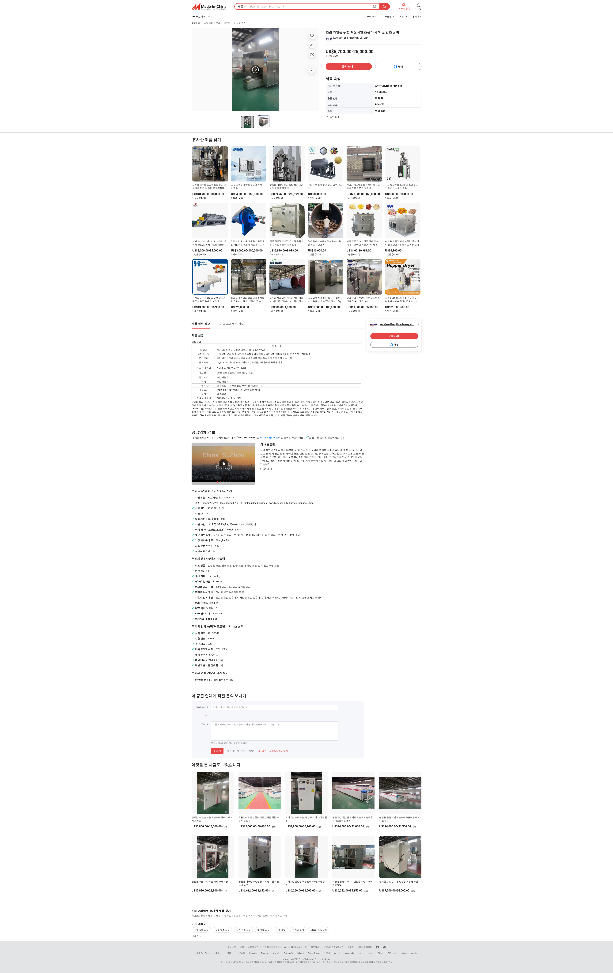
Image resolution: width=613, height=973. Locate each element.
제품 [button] (240, 6)
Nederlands (349, 953)
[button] (374, 6)
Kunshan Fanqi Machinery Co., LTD (350, 37)
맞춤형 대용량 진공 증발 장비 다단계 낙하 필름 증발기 (286, 186)
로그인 (418, 8)
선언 (242, 947)
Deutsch (276, 953)
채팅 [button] (400, 66)
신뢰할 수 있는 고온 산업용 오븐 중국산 (398, 881)
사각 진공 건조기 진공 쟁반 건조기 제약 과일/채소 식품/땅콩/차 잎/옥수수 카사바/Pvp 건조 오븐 (364, 243)
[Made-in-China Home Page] (209, 6)
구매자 (370, 16)
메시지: (205, 724)
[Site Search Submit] (384, 6)
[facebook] (377, 947)
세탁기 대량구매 (319, 929)
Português (288, 953)
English (208, 953)
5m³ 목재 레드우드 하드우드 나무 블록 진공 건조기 (324, 243)
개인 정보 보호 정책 (271, 947)
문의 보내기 (349, 66)
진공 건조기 (240, 22)
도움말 (388, 16)
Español (264, 953)
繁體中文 (231, 953)
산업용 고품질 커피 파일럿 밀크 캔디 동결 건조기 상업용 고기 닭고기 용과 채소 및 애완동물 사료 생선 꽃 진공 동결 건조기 (402, 243)
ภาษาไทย (370, 953)
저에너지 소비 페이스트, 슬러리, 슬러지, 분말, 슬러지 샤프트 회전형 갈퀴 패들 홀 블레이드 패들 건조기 (209, 243)
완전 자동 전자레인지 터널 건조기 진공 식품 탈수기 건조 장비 (209, 299)
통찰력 (351, 947)
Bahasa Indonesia (409, 953)
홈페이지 (196, 22)
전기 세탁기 (298, 929)
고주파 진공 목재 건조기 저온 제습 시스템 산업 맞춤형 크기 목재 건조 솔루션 (286, 299)
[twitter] (384, 947)
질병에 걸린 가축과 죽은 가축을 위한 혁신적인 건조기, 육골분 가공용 (248, 243)
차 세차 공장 (263, 929)
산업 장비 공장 (201, 929)
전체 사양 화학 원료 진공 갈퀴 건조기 (325, 186)
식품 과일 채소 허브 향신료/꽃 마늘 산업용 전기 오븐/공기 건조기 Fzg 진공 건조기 (325, 299)
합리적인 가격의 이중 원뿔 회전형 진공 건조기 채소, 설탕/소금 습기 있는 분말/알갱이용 (248, 299)
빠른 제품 (315, 947)
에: (207, 715)
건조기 (227, 22)
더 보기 (195, 935)
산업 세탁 (281, 929)
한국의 (327, 953)
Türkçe (381, 953)
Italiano (300, 953)
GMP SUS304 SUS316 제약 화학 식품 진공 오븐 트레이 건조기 (286, 243)
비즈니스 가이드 (365, 947)
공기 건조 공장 (243, 929)
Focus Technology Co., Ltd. (310, 959)
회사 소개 (232, 947)
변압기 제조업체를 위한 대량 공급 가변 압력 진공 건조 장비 (363, 186)
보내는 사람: (203, 707)
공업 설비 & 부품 (212, 22)
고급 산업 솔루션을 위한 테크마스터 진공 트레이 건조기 (363, 299)
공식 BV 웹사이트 (268, 437)
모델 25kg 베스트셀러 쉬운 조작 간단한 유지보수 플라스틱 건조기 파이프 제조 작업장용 (402, 299)
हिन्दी (360, 953)
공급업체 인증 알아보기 (333, 947)
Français (253, 953)
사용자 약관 (253, 947)
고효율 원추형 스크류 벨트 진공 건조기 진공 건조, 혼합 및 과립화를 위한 (209, 186)
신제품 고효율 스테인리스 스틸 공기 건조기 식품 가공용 (401, 186)
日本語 (242, 953)
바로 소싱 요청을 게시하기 (273, 750)
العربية (337, 953)
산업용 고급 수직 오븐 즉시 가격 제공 (210, 881)
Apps (402, 16)
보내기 (217, 751)
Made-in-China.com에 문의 (295, 947)
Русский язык (314, 953)
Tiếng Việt (392, 953)
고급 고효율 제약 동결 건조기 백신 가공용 (248, 186)
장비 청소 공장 (222, 929)
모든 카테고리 (203, 16)
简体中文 (219, 953)
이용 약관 (368, 962)
